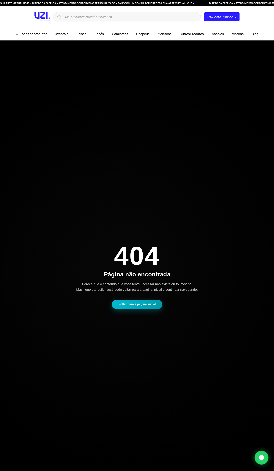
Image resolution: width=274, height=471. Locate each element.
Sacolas (218, 34)
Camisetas (120, 34)
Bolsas (81, 34)
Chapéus (142, 34)
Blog (255, 34)
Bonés (99, 34)
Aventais (61, 34)
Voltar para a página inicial (137, 304)
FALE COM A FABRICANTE (221, 16)
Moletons (164, 34)
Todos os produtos (33, 34)
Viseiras (238, 34)
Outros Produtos (192, 34)
